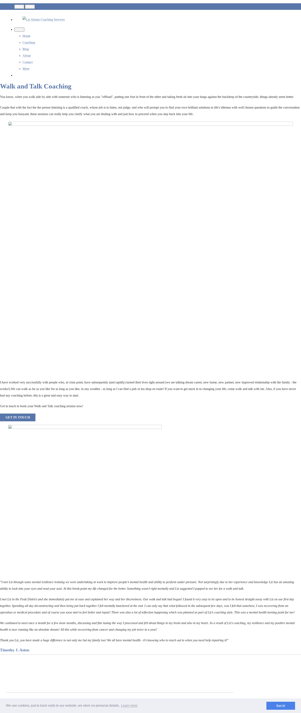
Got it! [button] (280, 705)
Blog (26, 49)
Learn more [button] (129, 705)
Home (27, 36)
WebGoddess (115, 668)
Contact (28, 62)
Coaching (29, 42)
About (27, 55)
